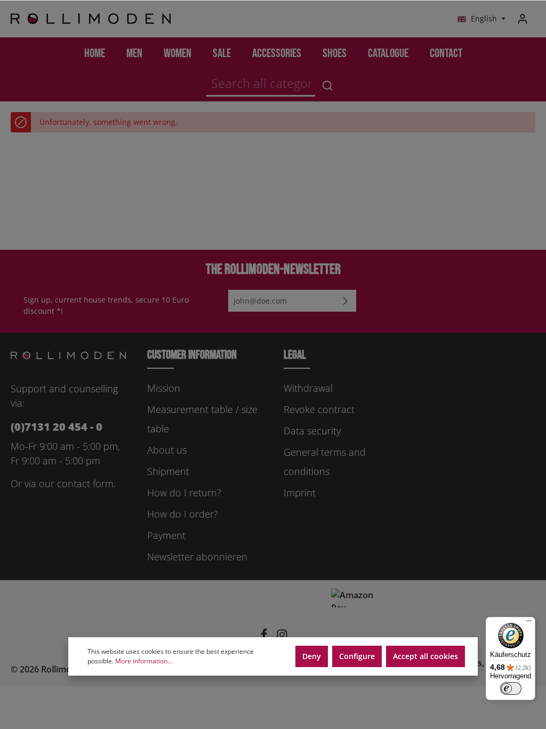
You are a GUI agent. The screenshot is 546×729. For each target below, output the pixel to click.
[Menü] (529, 623)
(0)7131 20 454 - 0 (56, 426)
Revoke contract (319, 409)
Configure (357, 656)
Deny (311, 656)
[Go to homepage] (91, 19)
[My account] (522, 18)
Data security (312, 430)
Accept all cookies (425, 656)
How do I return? (184, 492)
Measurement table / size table (202, 419)
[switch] (510, 688)
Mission (163, 388)
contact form (85, 483)
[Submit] (345, 301)
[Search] (327, 85)
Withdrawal (308, 388)
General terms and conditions (325, 462)
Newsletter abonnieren (197, 556)
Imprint (300, 492)
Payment (166, 535)
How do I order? (182, 514)
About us (167, 449)
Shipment (168, 471)
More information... (143, 660)
